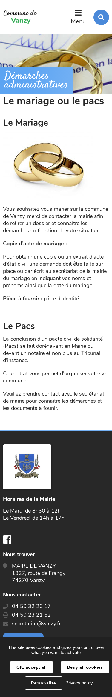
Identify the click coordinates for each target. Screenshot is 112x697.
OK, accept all (31, 667)
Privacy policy (79, 682)
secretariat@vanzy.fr (36, 623)
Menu (78, 21)
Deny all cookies (85, 667)
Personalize (43, 683)
